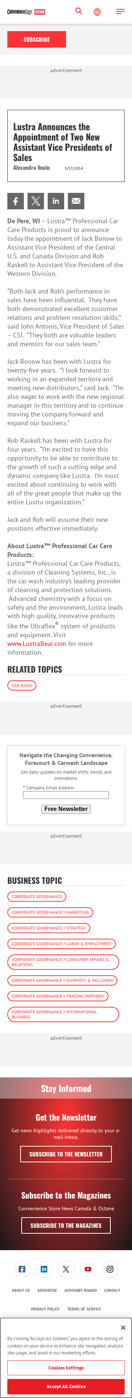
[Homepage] (26, 12)
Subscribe (36, 39)
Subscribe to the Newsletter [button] (66, 1154)
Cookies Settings (65, 1368)
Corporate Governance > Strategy (49, 928)
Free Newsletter (66, 809)
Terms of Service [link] (84, 1309)
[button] (120, 11)
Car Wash (22, 685)
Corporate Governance (37, 896)
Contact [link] (112, 1290)
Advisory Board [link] (81, 1290)
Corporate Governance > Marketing (50, 912)
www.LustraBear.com (36, 643)
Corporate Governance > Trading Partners (58, 996)
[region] (66, 1357)
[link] (15, 201)
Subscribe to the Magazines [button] (66, 1225)
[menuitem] (15, 201)
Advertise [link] (47, 1290)
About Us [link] (21, 1290)
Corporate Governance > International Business (54, 1014)
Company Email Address (48, 788)
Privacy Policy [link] (45, 1309)
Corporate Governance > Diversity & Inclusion (62, 980)
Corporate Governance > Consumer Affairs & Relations (60, 962)
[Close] (123, 1328)
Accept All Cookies (66, 1386)
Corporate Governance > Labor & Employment (61, 943)
